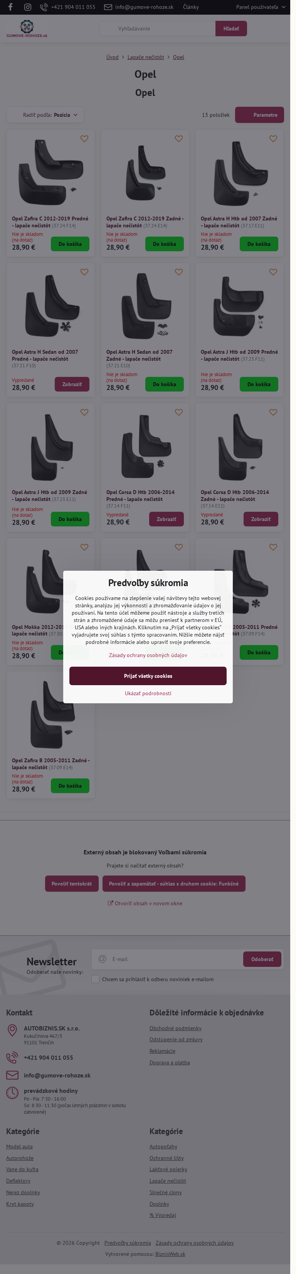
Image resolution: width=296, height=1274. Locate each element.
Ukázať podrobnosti (148, 693)
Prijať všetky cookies (148, 675)
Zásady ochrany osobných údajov (148, 655)
